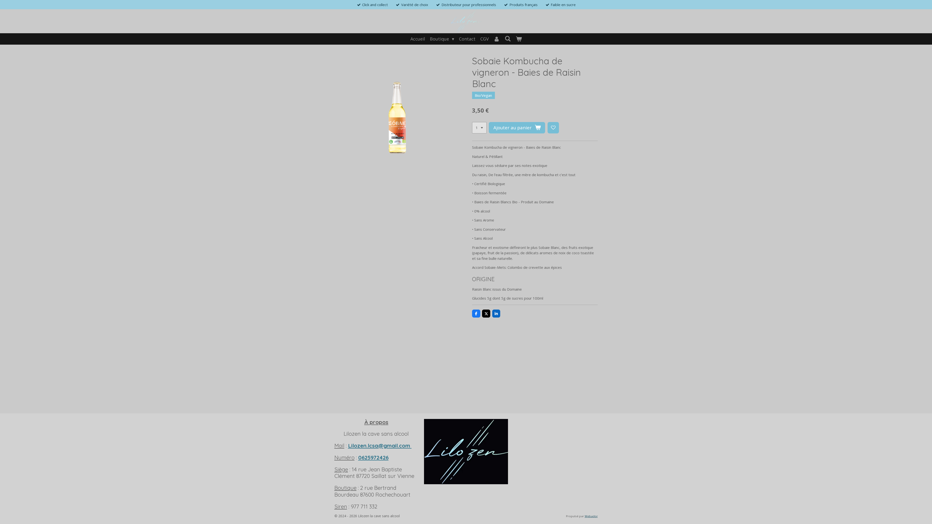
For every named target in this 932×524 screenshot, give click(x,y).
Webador (591, 516)
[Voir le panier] (518, 39)
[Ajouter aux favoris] (553, 127)
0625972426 (373, 457)
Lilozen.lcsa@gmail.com (380, 445)
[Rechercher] (507, 38)
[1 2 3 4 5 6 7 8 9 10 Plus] (479, 127)
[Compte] (496, 39)
